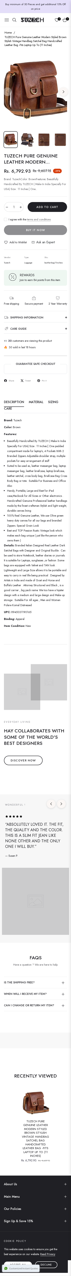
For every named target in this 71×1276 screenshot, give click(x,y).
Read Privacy (47, 1254)
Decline (46, 1265)
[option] (35, 90)
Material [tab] (36, 402)
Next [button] (63, 91)
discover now (23, 760)
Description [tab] (14, 402)
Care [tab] (8, 409)
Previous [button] (7, 91)
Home (8, 33)
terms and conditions (39, 219)
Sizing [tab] (53, 402)
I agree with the (30, 219)
